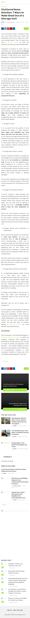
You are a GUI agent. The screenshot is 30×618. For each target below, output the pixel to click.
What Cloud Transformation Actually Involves (16, 572)
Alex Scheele (10, 22)
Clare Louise (17, 485)
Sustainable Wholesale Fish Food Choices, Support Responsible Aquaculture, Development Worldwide (17, 581)
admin (14, 425)
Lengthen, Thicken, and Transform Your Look (15, 564)
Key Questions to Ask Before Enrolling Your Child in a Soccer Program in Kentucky (17, 591)
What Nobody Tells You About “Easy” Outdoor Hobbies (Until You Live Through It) (19, 420)
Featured (3, 6)
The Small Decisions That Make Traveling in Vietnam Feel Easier (20, 432)
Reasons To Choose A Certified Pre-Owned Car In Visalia (17, 599)
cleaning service (15, 324)
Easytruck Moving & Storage (10, 337)
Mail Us (9, 610)
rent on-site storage (11, 42)
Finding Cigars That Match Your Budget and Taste (19, 444)
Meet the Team (18, 610)
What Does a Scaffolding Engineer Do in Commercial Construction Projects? (20, 480)
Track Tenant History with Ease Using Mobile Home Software (13, 470)
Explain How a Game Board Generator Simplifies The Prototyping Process (18, 494)
